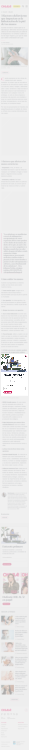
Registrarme (7, 392)
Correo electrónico (8, 385)
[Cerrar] (25, 356)
